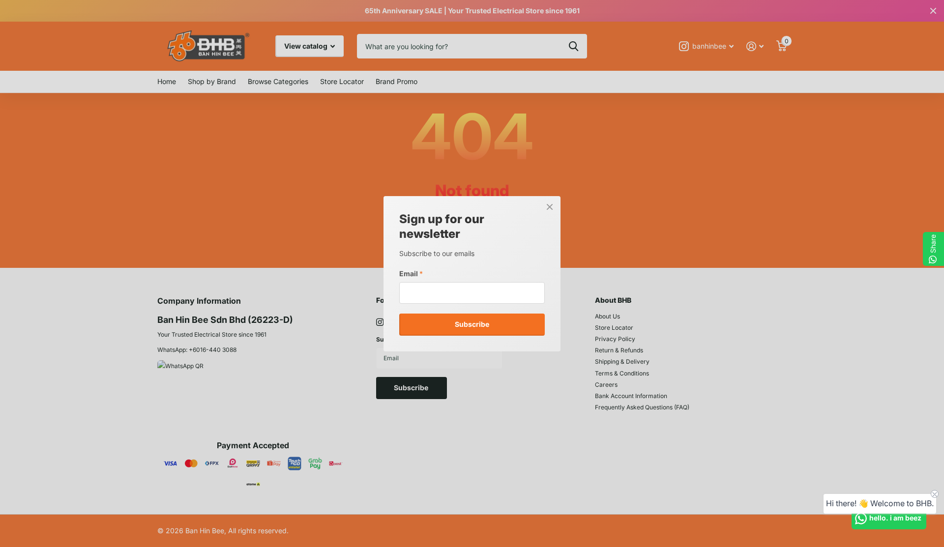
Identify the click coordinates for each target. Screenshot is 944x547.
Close (549, 207)
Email (411, 273)
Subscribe (472, 324)
